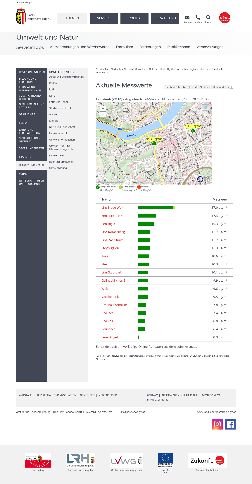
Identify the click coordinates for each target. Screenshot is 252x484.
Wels (104, 289)
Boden (53, 83)
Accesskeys (25, 2)
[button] (205, 107)
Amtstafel (26, 395)
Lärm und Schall (58, 102)
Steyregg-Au (110, 248)
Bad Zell (107, 321)
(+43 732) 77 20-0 (105, 412)
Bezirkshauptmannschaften (56, 395)
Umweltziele (56, 155)
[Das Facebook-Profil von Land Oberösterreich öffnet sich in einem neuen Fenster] (230, 424)
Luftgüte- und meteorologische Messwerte (188, 69)
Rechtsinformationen (61, 162)
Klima (52, 96)
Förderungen (150, 47)
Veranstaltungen (210, 47)
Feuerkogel (109, 337)
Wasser (53, 114)
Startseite (116, 69)
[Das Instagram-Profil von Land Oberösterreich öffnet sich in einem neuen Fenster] (217, 424)
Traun (105, 256)
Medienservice (108, 395)
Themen (72, 18)
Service (104, 18)
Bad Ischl (107, 313)
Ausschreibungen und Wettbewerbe (80, 47)
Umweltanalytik (58, 133)
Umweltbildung (58, 168)
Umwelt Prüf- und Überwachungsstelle (61, 148)
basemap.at (117, 182)
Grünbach (108, 329)
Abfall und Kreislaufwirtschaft (66, 77)
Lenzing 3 (108, 224)
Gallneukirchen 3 (113, 280)
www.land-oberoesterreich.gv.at (216, 412)
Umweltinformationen (62, 139)
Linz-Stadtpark (111, 272)
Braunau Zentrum (114, 305)
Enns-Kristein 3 (112, 216)
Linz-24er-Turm (112, 240)
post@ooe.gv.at (135, 412)
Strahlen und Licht (60, 108)
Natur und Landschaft (62, 127)
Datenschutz (211, 395)
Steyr (105, 264)
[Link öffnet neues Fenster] (225, 15)
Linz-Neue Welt (112, 208)
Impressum (190, 395)
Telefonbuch (170, 395)
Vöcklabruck (110, 297)
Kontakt (152, 395)
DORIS (108, 182)
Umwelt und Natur (61, 72)
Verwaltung (165, 18)
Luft (51, 89)
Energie (53, 121)
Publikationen (178, 47)
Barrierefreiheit (158, 400)
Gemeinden (87, 395)
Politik (135, 18)
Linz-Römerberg (113, 232)
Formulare (124, 47)
